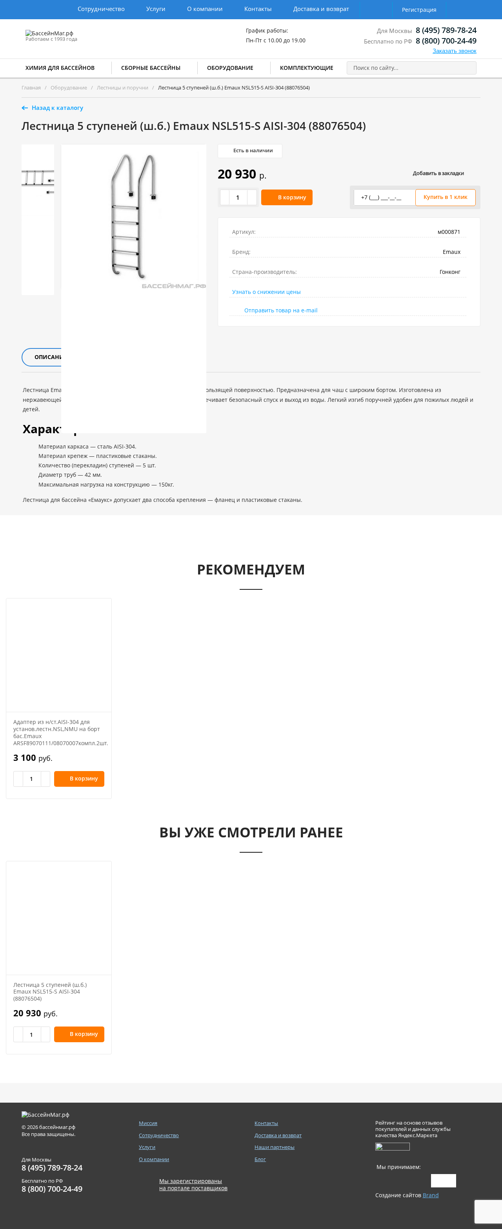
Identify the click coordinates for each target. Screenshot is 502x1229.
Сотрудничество (101, 9)
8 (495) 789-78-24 (446, 30)
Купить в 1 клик (445, 197)
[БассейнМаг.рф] (73, 37)
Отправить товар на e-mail (281, 310)
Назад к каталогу (57, 107)
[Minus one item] (225, 197)
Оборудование (230, 67)
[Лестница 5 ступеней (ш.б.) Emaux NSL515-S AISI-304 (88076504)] (58, 918)
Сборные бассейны (150, 67)
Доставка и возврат (321, 9)
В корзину (292, 197)
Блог (260, 1159)
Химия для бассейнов (60, 67)
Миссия (148, 1123)
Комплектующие (306, 67)
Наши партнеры (275, 1147)
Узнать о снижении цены (266, 291)
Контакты (258, 9)
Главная (31, 87)
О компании (205, 9)
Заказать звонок (455, 50)
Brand (431, 1195)
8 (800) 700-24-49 (446, 40)
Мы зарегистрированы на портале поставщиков (193, 1185)
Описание (51, 357)
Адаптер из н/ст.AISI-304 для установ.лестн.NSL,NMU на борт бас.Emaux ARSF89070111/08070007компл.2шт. (60, 732)
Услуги (156, 9)
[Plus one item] (251, 197)
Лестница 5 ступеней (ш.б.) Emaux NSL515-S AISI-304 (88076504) (50, 992)
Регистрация (419, 9)
